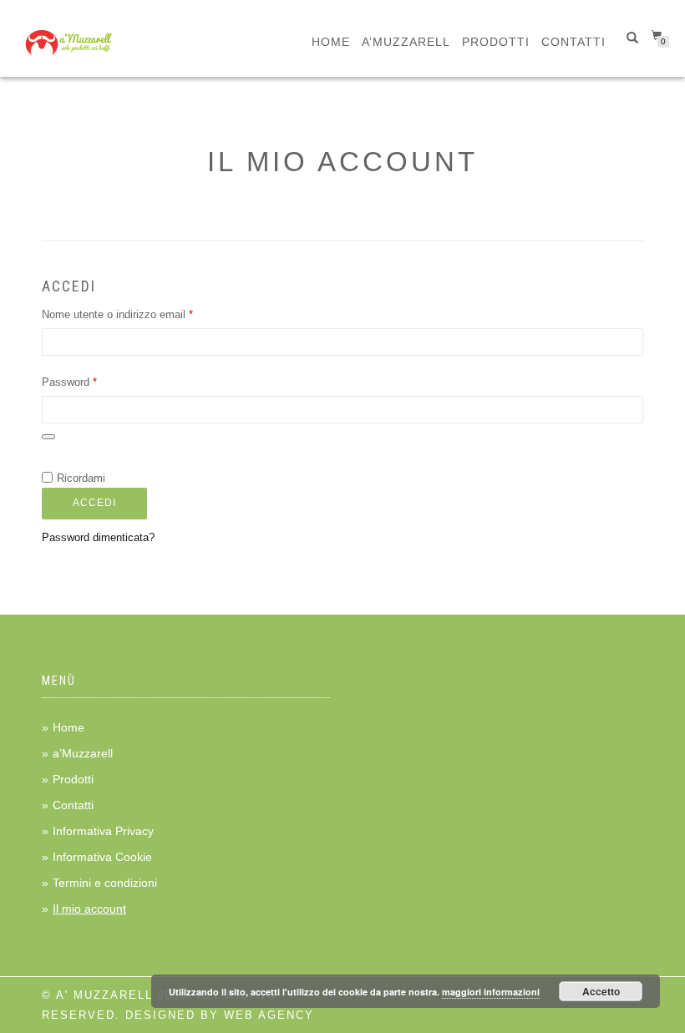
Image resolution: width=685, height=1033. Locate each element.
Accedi (94, 503)
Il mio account (89, 908)
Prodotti (496, 41)
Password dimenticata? (98, 537)
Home (331, 41)
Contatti (573, 41)
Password (91, 381)
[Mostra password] (48, 436)
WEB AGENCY (269, 1015)
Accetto (601, 991)
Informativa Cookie (102, 856)
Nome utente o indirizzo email (139, 314)
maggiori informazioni (491, 991)
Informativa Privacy (103, 831)
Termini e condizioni (105, 882)
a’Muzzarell (406, 41)
